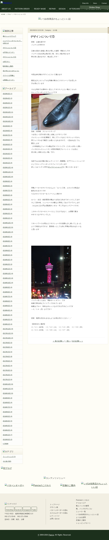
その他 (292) (7, 461)
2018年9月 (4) (7, 287)
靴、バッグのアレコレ (84, 509)
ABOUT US (6, 9)
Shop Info (85, 3)
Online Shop (94, 7)
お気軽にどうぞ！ (9, 80)
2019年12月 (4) (8, 223)
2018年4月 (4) (7, 310)
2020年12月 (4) (8, 167)
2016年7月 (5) (7, 407)
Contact (104, 3)
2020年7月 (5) (7, 190)
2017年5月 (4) (7, 361)
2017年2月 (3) (7, 375)
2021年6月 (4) (7, 140)
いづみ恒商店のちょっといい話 (87, 514)
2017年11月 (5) (8, 333)
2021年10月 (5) (8, 121)
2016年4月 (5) (7, 421)
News (95, 3)
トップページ (55, 504)
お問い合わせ (55, 519)
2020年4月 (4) (7, 204)
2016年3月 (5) (7, 425)
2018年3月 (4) (7, 315)
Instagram (26, 510)
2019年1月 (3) (7, 269)
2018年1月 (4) (7, 324)
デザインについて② (9, 48)
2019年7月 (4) (7, 246)
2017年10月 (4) (8, 338)
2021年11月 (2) (8, 117)
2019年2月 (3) (7, 264)
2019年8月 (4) (7, 241)
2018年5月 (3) (7, 305)
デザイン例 (54, 507)
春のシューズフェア (9, 36)
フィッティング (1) (9, 456)
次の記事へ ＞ (77, 341)
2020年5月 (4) (7, 199)
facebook (18, 510)
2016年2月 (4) (7, 430)
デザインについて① (9, 57)
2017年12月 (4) (8, 329)
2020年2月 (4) (7, 213)
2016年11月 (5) (8, 388)
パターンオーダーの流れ (59, 510)
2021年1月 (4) (7, 163)
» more (5, 444)
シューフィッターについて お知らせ (12, 42)
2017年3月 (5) (7, 370)
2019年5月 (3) (7, 255)
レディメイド (55, 516)
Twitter (34, 510)
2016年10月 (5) (8, 393)
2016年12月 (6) (8, 384)
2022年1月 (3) (7, 107)
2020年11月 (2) (8, 172)
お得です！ (6, 61)
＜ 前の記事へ (58, 341)
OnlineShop (10, 510)
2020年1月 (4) (7, 218)
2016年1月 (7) (7, 435)
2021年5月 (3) (7, 144)
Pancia (51, 535)
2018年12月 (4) (8, 273)
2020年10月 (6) (8, 176)
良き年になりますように (11, 71)
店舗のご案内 (81, 520)
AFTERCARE (74, 9)
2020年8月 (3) (7, 186)
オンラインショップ (55, 167)
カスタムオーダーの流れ (59, 513)
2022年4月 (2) (7, 98)
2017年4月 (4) (7, 365)
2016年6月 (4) (7, 412)
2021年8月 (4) (7, 130)
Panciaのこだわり (82, 500)
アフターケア (81, 503)
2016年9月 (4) (7, 398)
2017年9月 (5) (7, 342)
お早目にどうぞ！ (9, 52)
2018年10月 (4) (8, 282)
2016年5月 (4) (7, 416)
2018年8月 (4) (7, 292)
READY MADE (40, 9)
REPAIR (52, 9)
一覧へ (67, 341)
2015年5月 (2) (7, 439)
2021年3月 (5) (7, 153)
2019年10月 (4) (8, 232)
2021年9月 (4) (7, 126)
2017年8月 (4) (7, 347)
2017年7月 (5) (7, 352)
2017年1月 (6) (7, 379)
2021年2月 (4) (7, 158)
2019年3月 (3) (7, 259)
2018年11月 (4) (8, 278)
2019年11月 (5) (8, 227)
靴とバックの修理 (82, 506)
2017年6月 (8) (7, 356)
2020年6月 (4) (7, 195)
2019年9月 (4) (7, 236)
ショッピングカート (83, 523)
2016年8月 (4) (7, 402)
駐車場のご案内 (8, 66)
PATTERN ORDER (22, 9)
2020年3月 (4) (7, 209)
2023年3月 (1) (7, 93)
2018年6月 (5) (7, 301)
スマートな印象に (9, 75)
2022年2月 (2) (7, 103)
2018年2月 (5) (7, 319)
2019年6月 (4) (7, 250)
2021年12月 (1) (8, 112)
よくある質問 (81, 517)
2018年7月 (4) (7, 296)
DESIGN (62, 9)
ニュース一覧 (81, 511)
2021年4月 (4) (7, 149)
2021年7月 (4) (7, 135)
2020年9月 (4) (7, 181)
